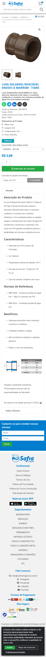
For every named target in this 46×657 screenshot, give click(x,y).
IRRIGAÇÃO (23, 519)
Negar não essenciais (26, 647)
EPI (23, 563)
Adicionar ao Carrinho (24, 168)
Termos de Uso (23, 480)
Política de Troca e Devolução (23, 489)
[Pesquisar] (41, 9)
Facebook (24, 583)
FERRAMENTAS (23, 532)
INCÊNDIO (23, 550)
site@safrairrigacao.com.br (24, 576)
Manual (9, 141)
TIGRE (9, 117)
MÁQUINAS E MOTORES (23, 528)
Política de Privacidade (23, 484)
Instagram (24, 579)
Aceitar (10, 647)
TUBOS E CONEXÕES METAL (23, 546)
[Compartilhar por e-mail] (19, 104)
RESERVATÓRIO (23, 514)
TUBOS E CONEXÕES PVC (23, 541)
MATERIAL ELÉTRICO (23, 537)
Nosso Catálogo (23, 475)
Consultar (36, 180)
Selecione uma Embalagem (15, 145)
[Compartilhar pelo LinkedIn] (14, 104)
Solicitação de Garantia (23, 493)
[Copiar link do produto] (25, 104)
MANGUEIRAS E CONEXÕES (23, 554)
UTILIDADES (23, 559)
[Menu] (4, 3)
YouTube (24, 590)
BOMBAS (23, 523)
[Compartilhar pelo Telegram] (9, 104)
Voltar (40, 16)
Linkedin (25, 586)
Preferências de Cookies (15, 652)
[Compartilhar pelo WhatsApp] (4, 104)
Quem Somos (23, 471)
